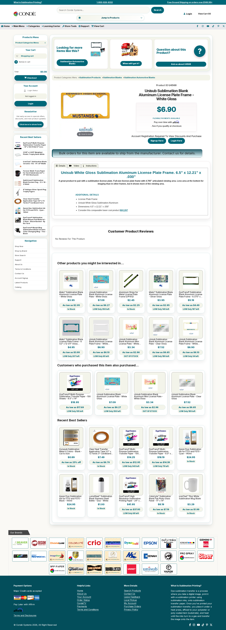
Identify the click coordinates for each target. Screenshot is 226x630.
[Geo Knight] (20, 556)
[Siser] (205, 556)
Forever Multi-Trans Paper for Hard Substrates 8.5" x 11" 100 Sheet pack (34, 173)
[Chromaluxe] (57, 543)
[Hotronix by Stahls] (38, 556)
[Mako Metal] (131, 556)
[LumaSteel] (94, 556)
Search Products (132, 590)
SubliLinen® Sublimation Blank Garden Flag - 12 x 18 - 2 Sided (34, 182)
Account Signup (21, 278)
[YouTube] (198, 625)
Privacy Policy (131, 609)
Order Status (83, 600)
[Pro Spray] (187, 556)
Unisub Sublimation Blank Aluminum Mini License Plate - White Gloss (129, 341)
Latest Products (21, 282)
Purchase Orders (132, 606)
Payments (82, 606)
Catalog (18, 287)
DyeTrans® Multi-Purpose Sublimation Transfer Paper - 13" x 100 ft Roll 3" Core (34, 145)
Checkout (32, 78)
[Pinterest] (207, 625)
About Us (18, 264)
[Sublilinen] (76, 569)
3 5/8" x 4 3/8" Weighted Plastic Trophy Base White (33, 153)
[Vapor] (168, 569)
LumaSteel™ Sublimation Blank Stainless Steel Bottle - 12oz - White (100, 498)
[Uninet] (131, 569)
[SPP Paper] (57, 569)
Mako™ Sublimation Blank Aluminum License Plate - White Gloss (71, 294)
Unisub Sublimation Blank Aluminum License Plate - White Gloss (100, 294)
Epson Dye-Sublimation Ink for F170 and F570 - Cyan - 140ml (34, 210)
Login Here (176, 140)
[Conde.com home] (25, 14)
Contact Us (19, 273)
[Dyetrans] (113, 543)
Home (6, 26)
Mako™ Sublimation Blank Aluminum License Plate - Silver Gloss (161, 294)
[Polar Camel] (168, 556)
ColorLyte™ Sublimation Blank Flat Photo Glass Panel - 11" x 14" (160, 498)
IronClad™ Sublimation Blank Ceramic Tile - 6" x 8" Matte (35, 163)
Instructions (91, 166)
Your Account (84, 597)
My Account (130, 603)
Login (30, 103)
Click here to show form (31, 124)
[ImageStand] (57, 556)
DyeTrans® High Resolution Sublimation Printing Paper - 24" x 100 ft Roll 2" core (130, 498)
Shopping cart (27, 56)
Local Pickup (130, 600)
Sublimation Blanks (112, 77)
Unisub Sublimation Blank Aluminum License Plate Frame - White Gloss (100, 341)
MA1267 (124, 210)
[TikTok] (203, 625)
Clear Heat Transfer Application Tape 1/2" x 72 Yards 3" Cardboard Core (34, 201)
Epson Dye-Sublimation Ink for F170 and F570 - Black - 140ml (70, 498)
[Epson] (150, 543)
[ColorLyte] (76, 543)
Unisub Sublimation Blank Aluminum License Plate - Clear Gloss (160, 341)
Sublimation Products (90, 77)
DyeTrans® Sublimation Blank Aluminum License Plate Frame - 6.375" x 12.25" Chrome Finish (190, 294)
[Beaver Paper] (20, 543)
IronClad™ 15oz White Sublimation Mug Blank (190, 497)
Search (157, 10)
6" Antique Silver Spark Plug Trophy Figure (34, 191)
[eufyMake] (168, 543)
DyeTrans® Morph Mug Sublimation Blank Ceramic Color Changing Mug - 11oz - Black (34, 230)
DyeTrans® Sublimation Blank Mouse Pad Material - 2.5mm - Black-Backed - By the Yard (34, 220)
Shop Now (19, 246)
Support (85, 26)
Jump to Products (110, 18)
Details (62, 166)
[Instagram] (194, 625)
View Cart (99, 26)
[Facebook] (190, 625)
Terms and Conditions (88, 609)
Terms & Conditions (23, 269)
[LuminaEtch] (112, 556)
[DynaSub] (131, 543)
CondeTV (81, 603)
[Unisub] (150, 569)
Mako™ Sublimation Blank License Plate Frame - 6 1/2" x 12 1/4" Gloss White (71, 341)
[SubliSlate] (113, 569)
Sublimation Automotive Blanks (139, 77)
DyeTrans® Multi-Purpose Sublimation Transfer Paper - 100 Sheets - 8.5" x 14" (75, 396)
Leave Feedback (132, 597)
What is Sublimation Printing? (28, 2)
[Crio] (94, 543)
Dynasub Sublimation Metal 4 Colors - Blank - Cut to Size (70, 451)
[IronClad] (75, 556)
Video (76, 166)
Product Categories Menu (27, 43)
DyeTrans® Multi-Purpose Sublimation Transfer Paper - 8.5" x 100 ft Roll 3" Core (160, 451)
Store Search (20, 255)
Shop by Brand (21, 251)
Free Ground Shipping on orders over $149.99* (189, 2)
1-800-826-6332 (105, 2)
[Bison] (38, 543)
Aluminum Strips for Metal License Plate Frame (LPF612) (128, 294)
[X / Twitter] (211, 625)
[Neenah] (150, 556)
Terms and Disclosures (25, 615)
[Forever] (187, 543)
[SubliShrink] (94, 569)
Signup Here (157, 140)
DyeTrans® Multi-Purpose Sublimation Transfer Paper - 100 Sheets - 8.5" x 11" (129, 451)
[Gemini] (206, 543)
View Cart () (204, 14)
